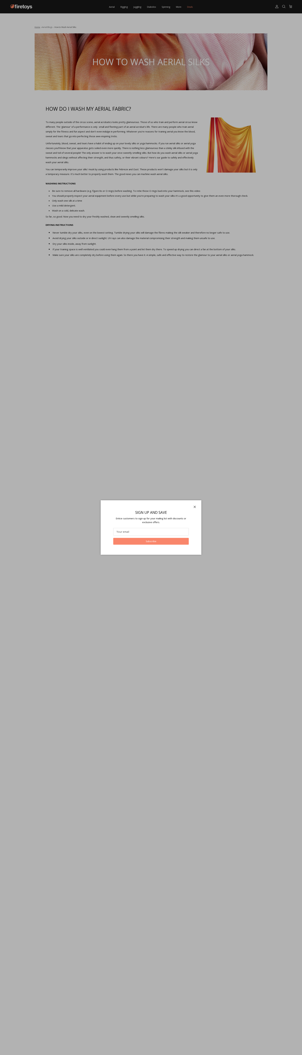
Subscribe (151, 541)
